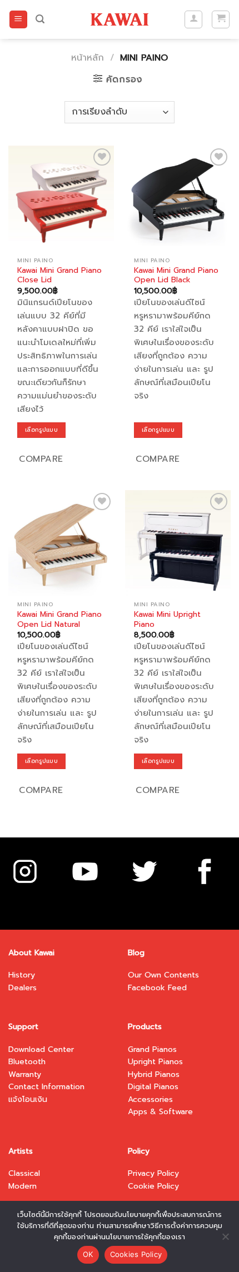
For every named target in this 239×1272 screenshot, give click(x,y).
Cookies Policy (136, 1254)
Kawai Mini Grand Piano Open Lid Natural (59, 619)
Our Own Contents (163, 975)
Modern (22, 1186)
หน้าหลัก (87, 57)
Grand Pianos (152, 1049)
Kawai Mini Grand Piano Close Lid (59, 275)
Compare (41, 459)
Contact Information (46, 1087)
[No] (225, 1240)
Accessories (150, 1099)
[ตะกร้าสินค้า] (221, 19)
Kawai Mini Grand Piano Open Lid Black (176, 275)
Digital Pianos (153, 1087)
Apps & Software (160, 1112)
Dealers (22, 988)
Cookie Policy (153, 1186)
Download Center (41, 1049)
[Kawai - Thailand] (120, 19)
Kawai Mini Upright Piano (167, 619)
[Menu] (18, 20)
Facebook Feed (157, 988)
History (21, 975)
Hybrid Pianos (154, 1074)
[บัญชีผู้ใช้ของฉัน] (193, 19)
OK (88, 1254)
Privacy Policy (153, 1173)
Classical (24, 1173)
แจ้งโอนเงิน (27, 1099)
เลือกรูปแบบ (41, 430)
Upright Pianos (155, 1062)
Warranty (24, 1074)
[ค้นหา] (40, 19)
